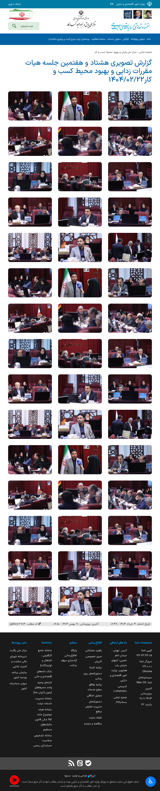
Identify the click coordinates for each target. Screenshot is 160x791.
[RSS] (72, 763)
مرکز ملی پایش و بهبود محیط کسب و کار (115, 52)
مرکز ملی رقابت (18, 650)
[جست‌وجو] (14, 26)
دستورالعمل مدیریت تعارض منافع (93, 707)
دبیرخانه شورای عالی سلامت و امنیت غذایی (18, 661)
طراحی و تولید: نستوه (76, 776)
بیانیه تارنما (95, 667)
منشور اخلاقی (94, 696)
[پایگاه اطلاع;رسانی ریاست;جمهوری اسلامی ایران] (137, 14)
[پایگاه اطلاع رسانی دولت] (128, 14)
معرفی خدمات (114, 39)
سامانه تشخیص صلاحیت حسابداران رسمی (43, 741)
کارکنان (126, 39)
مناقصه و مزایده (93, 724)
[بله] (88, 763)
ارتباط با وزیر (14, 4)
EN (111, 4)
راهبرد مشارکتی (93, 650)
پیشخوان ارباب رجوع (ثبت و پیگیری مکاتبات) (69, 39)
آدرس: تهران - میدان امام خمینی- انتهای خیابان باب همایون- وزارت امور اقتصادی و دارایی (118, 665)
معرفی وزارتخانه (138, 39)
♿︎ (151, 781)
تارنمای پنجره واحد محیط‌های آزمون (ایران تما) (42, 687)
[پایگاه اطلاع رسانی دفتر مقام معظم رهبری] (147, 14)
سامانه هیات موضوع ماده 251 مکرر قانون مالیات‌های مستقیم (43, 719)
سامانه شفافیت (98, 39)
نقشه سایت (95, 718)
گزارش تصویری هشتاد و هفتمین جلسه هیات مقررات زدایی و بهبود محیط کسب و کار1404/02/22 (88, 71)
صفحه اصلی (145, 52)
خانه (149, 39)
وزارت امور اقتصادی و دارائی (81, 20)
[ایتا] (80, 763)
